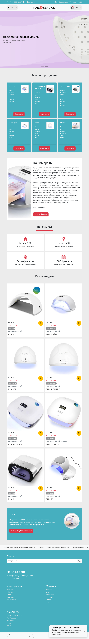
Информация (30, 2)
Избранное (50, 595)
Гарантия (10, 597)
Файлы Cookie (56, 635)
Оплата (48, 600)
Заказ (48, 592)
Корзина (49, 590)
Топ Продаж (11, 618)
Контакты (10, 590)
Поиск (48, 602)
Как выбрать (11, 600)
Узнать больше (41, 214)
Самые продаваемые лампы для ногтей (54, 547)
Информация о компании (21, 531)
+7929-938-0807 (15, 2)
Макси (9, 625)
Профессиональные (14, 616)
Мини (9, 623)
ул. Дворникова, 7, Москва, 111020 (69, 2)
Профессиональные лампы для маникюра (19, 547)
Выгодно (10, 620)
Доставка (49, 597)
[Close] (84, 631)
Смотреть (19, 114)
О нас (9, 595)
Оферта (10, 592)
